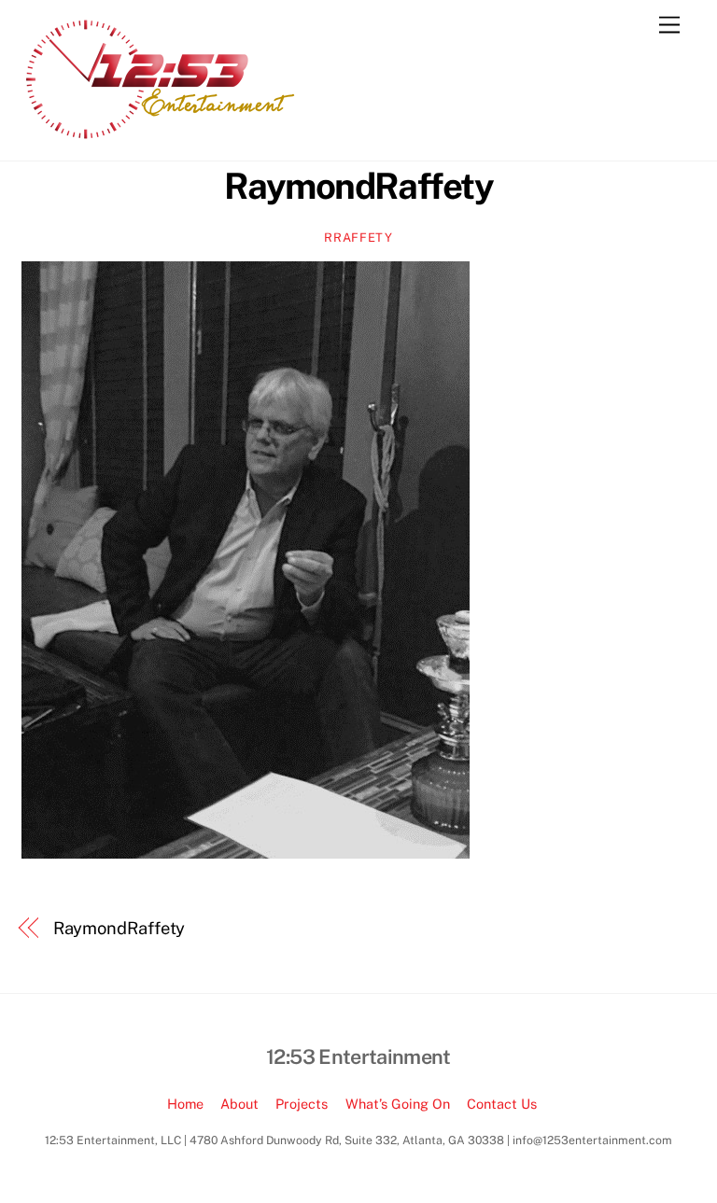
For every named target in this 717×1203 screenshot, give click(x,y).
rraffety (358, 238)
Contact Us (502, 1104)
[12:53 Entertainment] (161, 137)
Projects (301, 1104)
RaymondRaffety (359, 186)
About (239, 1104)
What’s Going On (397, 1104)
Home (185, 1104)
